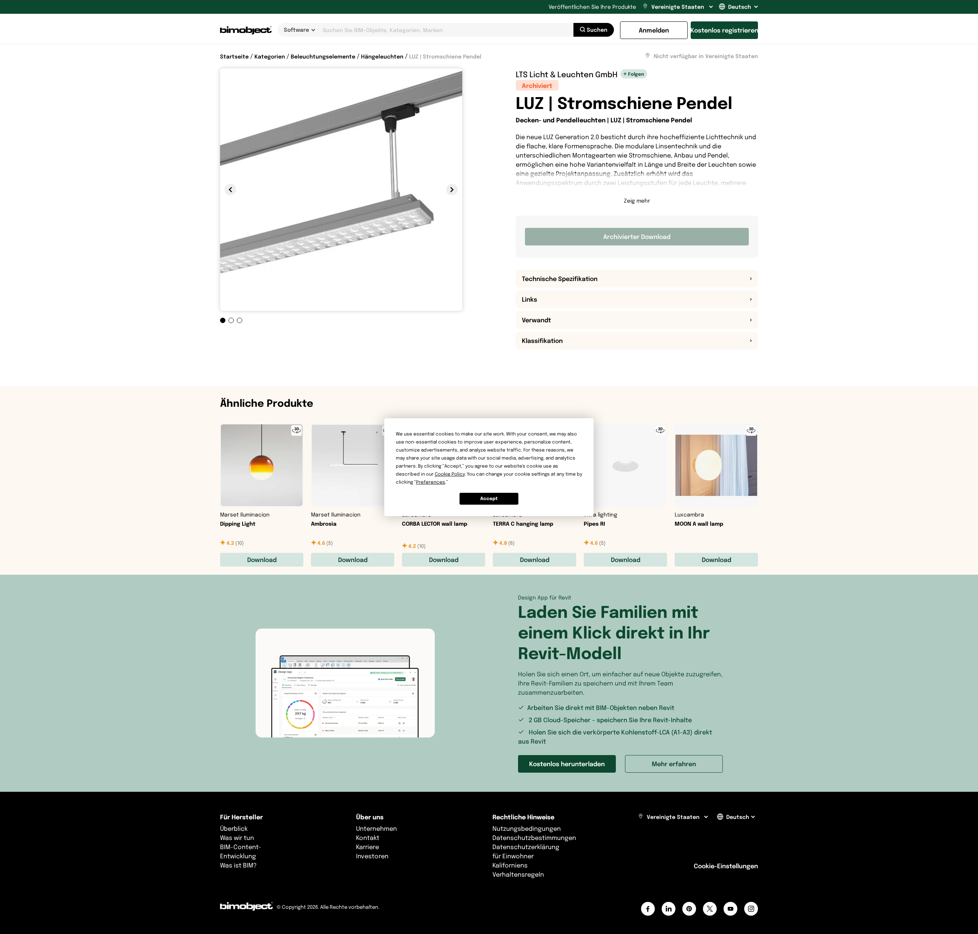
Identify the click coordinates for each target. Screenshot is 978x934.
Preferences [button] (430, 481)
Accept (489, 498)
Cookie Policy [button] (450, 473)
